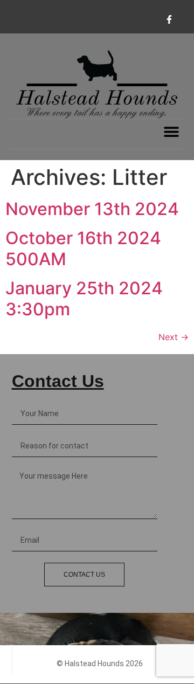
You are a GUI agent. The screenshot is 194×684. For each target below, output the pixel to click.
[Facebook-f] (169, 19)
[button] (171, 131)
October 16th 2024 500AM (83, 248)
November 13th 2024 (92, 208)
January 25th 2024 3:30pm (84, 298)
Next (173, 336)
